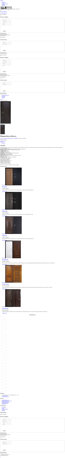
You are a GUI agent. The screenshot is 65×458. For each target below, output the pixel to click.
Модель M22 (4, 186)
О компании (4, 2)
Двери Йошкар (16, 138)
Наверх (2, 0)
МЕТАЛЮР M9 (5, 259)
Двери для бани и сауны (5, 402)
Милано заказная (5, 284)
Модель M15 (4, 235)
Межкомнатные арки (5, 401)
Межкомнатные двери (5, 95)
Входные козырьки (5, 403)
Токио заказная (5, 308)
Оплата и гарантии (5, 3)
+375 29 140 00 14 (3, 11)
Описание (3, 143)
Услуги (3, 408)
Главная (1, 138)
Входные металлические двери (8, 138)
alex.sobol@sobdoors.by (5, 396)
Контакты (3, 5)
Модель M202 (4, 211)
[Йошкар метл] (5, 123)
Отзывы (3, 4)
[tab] (33, 143)
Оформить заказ (2, 141)
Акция (3, 97)
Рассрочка (3, 96)
